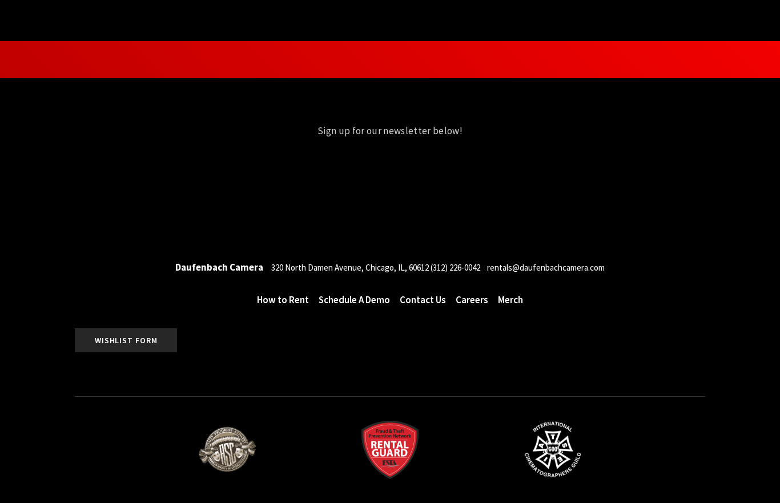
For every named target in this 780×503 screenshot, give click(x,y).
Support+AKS (133, 59)
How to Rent (733, 60)
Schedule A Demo (354, 300)
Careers (472, 300)
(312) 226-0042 (455, 267)
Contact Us (423, 300)
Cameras (29, 59)
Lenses (75, 59)
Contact (659, 60)
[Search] (109, 19)
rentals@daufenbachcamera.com (546, 267)
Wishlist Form (126, 340)
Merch (510, 300)
